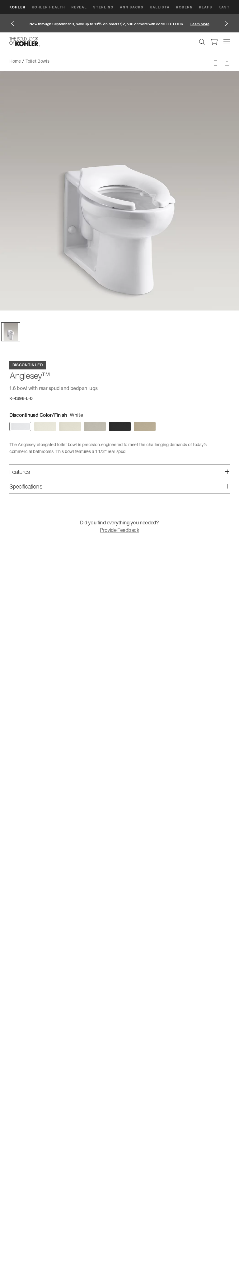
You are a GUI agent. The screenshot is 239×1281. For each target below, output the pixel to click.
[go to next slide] (226, 23)
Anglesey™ (65, 61)
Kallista (160, 7)
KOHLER (17, 7)
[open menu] (226, 41)
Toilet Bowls (37, 61)
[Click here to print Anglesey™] (215, 63)
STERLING (103, 7)
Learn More (199, 24)
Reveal (79, 7)
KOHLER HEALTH (48, 7)
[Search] (202, 41)
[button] (10, 331)
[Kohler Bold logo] (24, 41)
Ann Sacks (131, 7)
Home (15, 61)
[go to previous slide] (12, 23)
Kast (224, 7)
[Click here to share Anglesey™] (227, 63)
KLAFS (205, 7)
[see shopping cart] (214, 41)
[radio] (20, 427)
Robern (184, 7)
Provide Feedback (119, 530)
